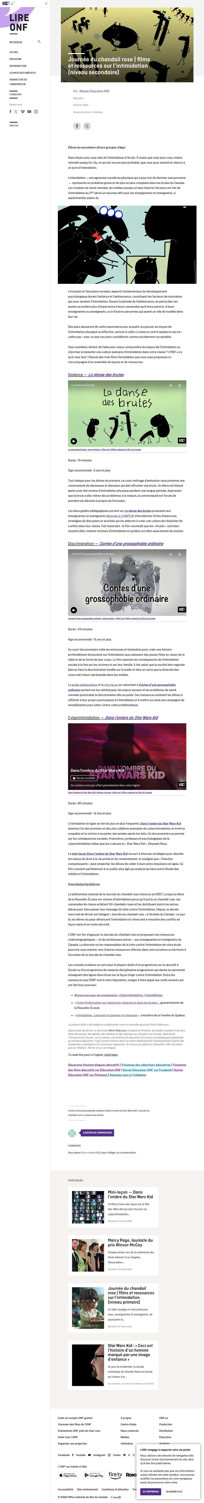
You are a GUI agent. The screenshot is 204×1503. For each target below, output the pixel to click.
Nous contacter (130, 1430)
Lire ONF (19, 23)
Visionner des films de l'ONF (74, 1424)
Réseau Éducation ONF (95, 91)
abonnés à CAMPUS (120, 516)
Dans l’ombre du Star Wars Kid (121, 1110)
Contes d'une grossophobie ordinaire (86, 1110)
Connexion (15, 94)
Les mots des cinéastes (23, 73)
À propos (126, 1418)
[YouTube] (29, 112)
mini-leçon (111, 685)
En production (18, 66)
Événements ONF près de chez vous (79, 1430)
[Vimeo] (23, 112)
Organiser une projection (72, 1443)
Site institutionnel (87, 1489)
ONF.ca (163, 1418)
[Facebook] (10, 112)
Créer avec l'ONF (68, 1437)
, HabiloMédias (118, 995)
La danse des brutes (93, 1115)
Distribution (166, 1430)
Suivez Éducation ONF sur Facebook (147, 1070)
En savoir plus (174, 1492)
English (14, 125)
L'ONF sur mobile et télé (72, 1466)
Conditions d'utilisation (115, 1489)
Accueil (14, 52)
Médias (125, 1437)
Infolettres (127, 1443)
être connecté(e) (91, 1152)
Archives (164, 1443)
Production (165, 1424)
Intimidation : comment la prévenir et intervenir (106, 1015)
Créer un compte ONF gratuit (75, 1418)
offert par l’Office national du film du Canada (121, 449)
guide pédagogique (84, 685)
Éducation (15, 59)
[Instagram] (36, 112)
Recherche (16, 42)
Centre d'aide (128, 1424)
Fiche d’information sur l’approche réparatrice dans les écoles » (117, 1002)
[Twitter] (16, 112)
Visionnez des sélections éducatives (146, 1065)
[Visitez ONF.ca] (21, 3)
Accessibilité (65, 1489)
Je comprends (150, 1492)
